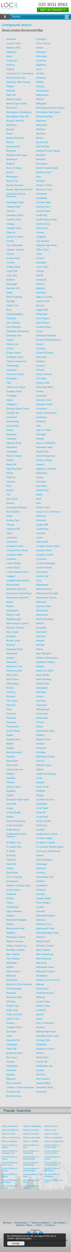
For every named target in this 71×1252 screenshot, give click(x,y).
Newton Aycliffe (14, 670)
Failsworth (41, 357)
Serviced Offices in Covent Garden (52, 1152)
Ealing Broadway (14, 314)
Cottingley (41, 262)
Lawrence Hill (13, 529)
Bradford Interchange (16, 155)
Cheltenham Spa (44, 1066)
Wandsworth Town (45, 928)
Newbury (10, 658)
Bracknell (11, 151)
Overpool (10, 696)
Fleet (8, 383)
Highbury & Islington (46, 468)
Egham (9, 340)
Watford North (43, 941)
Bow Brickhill (42, 146)
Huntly (39, 494)
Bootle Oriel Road (15, 138)
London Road (12, 567)
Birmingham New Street (48, 112)
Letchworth (11, 537)
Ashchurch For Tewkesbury (20, 73)
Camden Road (43, 202)
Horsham (10, 481)
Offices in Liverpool (31, 1134)
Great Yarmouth (14, 1014)
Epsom (39, 344)
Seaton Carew (13, 786)
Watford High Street (46, 1031)
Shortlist (16, 16)
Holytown (11, 477)
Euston (9, 348)
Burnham (40, 181)
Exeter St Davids (44, 352)
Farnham (40, 365)
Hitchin (9, 473)
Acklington (41, 39)
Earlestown (41, 314)
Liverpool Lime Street (17, 550)
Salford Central (43, 765)
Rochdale (40, 752)
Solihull (10, 816)
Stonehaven (12, 881)
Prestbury (11, 722)
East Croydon (43, 318)
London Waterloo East (17, 572)
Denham (40, 284)
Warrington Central (15, 937)
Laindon (40, 1070)
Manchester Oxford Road (18, 593)
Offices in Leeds (8, 1134)
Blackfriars (11, 125)
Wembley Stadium (15, 950)
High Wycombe (14, 468)
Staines (40, 855)
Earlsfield (11, 318)
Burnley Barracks (15, 185)
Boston (39, 138)
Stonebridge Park (44, 877)
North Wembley (44, 679)
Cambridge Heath (15, 202)
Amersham (11, 60)
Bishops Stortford (15, 120)
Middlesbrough (13, 619)
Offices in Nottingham (53, 1138)
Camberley (41, 193)
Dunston (40, 305)
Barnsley (10, 90)
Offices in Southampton (54, 1141)
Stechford (11, 864)
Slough (9, 808)
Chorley (10, 241)
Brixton (9, 172)
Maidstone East (44, 589)
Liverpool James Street (47, 546)
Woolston (11, 993)
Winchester (12, 980)
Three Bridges (43, 902)
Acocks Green (13, 43)
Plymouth (11, 713)
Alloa (8, 56)
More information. (24, 1238)
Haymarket (11, 447)
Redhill (9, 743)
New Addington (43, 653)
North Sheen (12, 679)
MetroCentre (42, 615)
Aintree (39, 47)
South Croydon (43, 821)
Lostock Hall (42, 576)
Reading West (13, 739)
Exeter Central (13, 352)
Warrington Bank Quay (47, 932)
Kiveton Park (12, 520)
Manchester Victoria (46, 597)
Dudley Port (12, 305)
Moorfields (41, 632)
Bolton (9, 133)
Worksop (40, 997)
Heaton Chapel (13, 456)
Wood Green (42, 1057)
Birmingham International (18, 112)
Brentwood (11, 159)
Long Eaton (42, 572)
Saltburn (10, 774)
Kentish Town (43, 507)
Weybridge (11, 963)
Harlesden (11, 434)
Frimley (40, 391)
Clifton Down (42, 249)
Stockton (40, 872)
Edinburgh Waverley (46, 335)
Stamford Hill (12, 1040)
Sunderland (41, 885)
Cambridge (41, 198)
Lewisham (11, 1070)
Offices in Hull (50, 1130)
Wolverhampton (14, 988)
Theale (9, 902)
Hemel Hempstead (45, 456)
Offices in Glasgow (31, 1130)
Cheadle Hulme (14, 228)
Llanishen (11, 559)
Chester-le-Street (14, 236)
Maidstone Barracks (16, 589)
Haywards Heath (44, 447)
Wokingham (12, 1066)
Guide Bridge (12, 421)
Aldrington (41, 52)
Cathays (10, 224)
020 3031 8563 (52, 4)
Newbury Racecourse (46, 658)
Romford (40, 1027)
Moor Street (12, 632)
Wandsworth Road (15, 928)
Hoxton (9, 490)
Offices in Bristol (51, 1126)
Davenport (41, 279)
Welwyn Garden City (16, 945)
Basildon (10, 1074)
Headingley (11, 451)
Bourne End (42, 142)
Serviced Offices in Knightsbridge (31, 1164)
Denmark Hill (12, 288)
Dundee (40, 1053)
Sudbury (10, 1023)
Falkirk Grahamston (16, 361)
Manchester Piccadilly (47, 593)
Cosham (10, 262)
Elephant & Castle (45, 1048)
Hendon (10, 460)
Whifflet (10, 967)
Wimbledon (41, 975)
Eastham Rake (43, 327)
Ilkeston (10, 503)
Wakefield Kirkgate (45, 915)
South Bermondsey (16, 821)
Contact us (50, 1225)
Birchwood (11, 108)
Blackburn (41, 120)
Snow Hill (40, 812)
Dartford (10, 279)
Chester (40, 232)
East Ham (11, 1031)
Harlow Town (12, 1018)
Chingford (41, 236)
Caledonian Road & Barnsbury (16, 195)
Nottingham (42, 688)
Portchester (42, 713)
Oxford (39, 696)
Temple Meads (43, 898)
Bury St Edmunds (45, 1023)
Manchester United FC (17, 597)
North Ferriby (42, 675)
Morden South (13, 640)
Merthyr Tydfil (13, 615)
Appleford (41, 65)
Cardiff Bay (41, 215)
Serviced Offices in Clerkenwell (31, 1152)
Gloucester (41, 408)
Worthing (10, 1001)
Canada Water (13, 206)
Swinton (10, 898)
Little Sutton (42, 541)
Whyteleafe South (45, 967)
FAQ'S (39, 1225)
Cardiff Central (13, 219)
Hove (9, 486)
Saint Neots (12, 765)
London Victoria (44, 567)
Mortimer (10, 645)
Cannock (10, 211)
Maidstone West (14, 1053)
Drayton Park (42, 301)
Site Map (7, 1223)
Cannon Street (43, 211)
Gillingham (11, 404)
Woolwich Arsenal (45, 993)
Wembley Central (44, 945)
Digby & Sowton (44, 297)
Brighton (10, 163)
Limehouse (11, 541)
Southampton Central (46, 834)
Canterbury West (14, 215)
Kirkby (9, 516)
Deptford (40, 288)
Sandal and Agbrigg (45, 774)
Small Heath (42, 808)
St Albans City (13, 842)
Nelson (39, 649)
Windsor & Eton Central (48, 980)
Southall (40, 829)
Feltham (40, 370)
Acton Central (43, 43)
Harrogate (41, 434)
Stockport (41, 868)
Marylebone (12, 610)
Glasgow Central (44, 404)
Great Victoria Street (46, 413)
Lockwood (41, 559)
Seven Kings (42, 786)
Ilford (38, 499)
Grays (39, 1018)
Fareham (40, 361)
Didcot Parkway (14, 297)
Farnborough (12, 365)
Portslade (11, 718)
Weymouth (41, 963)
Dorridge (10, 301)
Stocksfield (12, 872)
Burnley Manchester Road (19, 189)
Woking (40, 984)
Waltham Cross (44, 924)
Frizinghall (11, 395)
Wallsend (40, 920)
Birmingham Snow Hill (17, 116)
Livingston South (44, 554)
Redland (40, 743)
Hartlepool (11, 438)
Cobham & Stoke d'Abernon (20, 1087)
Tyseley (40, 907)
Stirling (9, 868)
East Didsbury (13, 322)
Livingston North (14, 554)
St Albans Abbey (44, 838)
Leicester (40, 533)
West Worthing (43, 958)
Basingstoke (42, 90)
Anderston (41, 60)
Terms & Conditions (40, 1223)
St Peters (11, 855)
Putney (39, 726)
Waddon (10, 915)
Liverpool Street (44, 550)
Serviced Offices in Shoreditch (10, 1181)
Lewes (39, 537)
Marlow (9, 606)
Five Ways (41, 378)
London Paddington (45, 563)
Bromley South (43, 172)
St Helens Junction (45, 842)
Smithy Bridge (13, 812)
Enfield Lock (12, 344)
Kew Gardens (13, 511)
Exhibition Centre (14, 357)
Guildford (40, 421)
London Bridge (13, 563)
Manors (10, 602)
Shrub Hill (11, 804)
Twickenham (12, 907)
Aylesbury (41, 77)
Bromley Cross (13, 1096)
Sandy (39, 778)
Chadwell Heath (14, 1027)
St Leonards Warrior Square (50, 847)
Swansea (40, 890)
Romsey (10, 756)
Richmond (41, 748)
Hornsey (10, 1061)
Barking (40, 86)
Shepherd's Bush (44, 1087)
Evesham (41, 348)
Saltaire (40, 769)
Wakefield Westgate (16, 920)
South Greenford (14, 825)
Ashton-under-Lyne (15, 77)
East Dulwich (42, 322)
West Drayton (13, 954)
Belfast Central (13, 99)
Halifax (9, 430)
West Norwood (13, 1083)
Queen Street (13, 731)
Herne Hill (11, 464)
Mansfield (41, 602)
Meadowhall (42, 610)
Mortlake (40, 645)
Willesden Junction (45, 971)
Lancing (10, 524)
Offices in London (51, 1134)
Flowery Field (42, 383)
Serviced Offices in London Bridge (31, 1169)
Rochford (40, 1074)
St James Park (13, 847)
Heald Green (42, 451)
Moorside (40, 636)
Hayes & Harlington (45, 443)
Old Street (41, 692)
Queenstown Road (45, 731)
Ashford (40, 73)
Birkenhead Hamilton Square (50, 108)
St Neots (10, 851)
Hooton (39, 477)
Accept (15, 1243)
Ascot (39, 69)
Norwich (10, 688)
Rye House (11, 1057)
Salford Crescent (14, 769)
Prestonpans (12, 726)
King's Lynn (12, 1010)
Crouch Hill (11, 271)
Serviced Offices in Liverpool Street (52, 1164)
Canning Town (43, 206)
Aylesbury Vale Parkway (18, 82)
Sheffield (40, 791)
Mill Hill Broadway (45, 619)
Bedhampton (42, 95)
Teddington (11, 1044)
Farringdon (11, 370)
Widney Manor (13, 971)
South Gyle (41, 825)
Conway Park (13, 258)
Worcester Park (14, 997)
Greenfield (11, 417)
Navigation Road (14, 649)
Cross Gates (42, 267)
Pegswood (41, 705)
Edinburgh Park (14, 335)
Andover (10, 65)
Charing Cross (43, 224)
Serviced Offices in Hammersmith (31, 1158)
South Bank (42, 816)
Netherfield (11, 653)
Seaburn (10, 782)
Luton (39, 580)
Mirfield (39, 623)
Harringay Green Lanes (47, 1036)
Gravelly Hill (12, 413)
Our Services (59, 1223)
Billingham (41, 103)
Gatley (9, 400)
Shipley (40, 795)
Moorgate (11, 636)
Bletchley (40, 129)
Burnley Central (44, 185)
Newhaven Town (14, 666)
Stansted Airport (44, 859)
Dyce (9, 309)
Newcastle (11, 662)
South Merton (13, 829)
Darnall (39, 275)
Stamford (11, 859)
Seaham (40, 782)
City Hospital (42, 241)
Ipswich (40, 1014)
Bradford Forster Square (48, 151)
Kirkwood (40, 516)
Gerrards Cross (43, 400)
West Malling (12, 958)
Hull (8, 494)
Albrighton (11, 52)
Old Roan (11, 692)
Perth (9, 709)
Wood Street (42, 988)
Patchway (41, 700)
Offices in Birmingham (32, 1126)
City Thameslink (14, 245)
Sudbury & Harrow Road (18, 885)
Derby (9, 292)
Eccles (39, 331)
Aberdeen (11, 39)
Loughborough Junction (17, 580)
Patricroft (11, 705)
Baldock (10, 86)
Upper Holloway (14, 911)
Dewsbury (41, 292)
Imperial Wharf (43, 1083)
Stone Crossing (14, 877)
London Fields (43, 1001)
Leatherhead (42, 529)
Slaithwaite (41, 804)
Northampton (12, 683)
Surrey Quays (13, 890)
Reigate (10, 748)
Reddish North (43, 739)
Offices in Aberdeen (10, 1126)
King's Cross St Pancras (48, 511)
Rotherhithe (12, 761)
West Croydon (43, 950)
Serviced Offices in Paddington (52, 1175)
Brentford (40, 155)
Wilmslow (11, 975)
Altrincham (41, 56)
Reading (40, 735)
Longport (10, 576)
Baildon (40, 82)
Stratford (40, 881)
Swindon (40, 894)
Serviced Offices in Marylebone (52, 1169)
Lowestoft (41, 1010)
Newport (40, 666)
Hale (38, 425)
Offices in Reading (9, 1141)
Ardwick (10, 69)
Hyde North (12, 499)
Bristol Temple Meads (47, 168)
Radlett (9, 735)
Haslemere (41, 1091)
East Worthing (13, 327)
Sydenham (41, 1044)
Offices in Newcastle (31, 1138)
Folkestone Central (15, 387)
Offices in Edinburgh (10, 1130)
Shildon (10, 795)
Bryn (38, 176)
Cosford (40, 258)
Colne (39, 254)
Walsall (10, 924)
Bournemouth (13, 146)
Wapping (10, 932)
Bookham (41, 133)
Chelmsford (42, 228)
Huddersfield (42, 490)
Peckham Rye (13, 1091)
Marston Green (43, 606)
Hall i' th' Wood (43, 430)
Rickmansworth (14, 752)
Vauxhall (40, 911)
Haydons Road (13, 443)
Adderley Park (13, 47)
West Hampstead (44, 954)
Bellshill (40, 99)
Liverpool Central (14, 546)
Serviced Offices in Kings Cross (10, 1164)
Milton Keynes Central (17, 623)
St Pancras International (48, 851)
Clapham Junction (15, 249)
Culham (40, 271)
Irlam (38, 503)
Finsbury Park (43, 1040)
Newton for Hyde (44, 670)
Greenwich (41, 417)
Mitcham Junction (15, 627)
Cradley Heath (13, 267)
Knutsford (41, 520)
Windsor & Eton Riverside (19, 984)
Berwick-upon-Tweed (16, 103)
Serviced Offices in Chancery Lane (10, 1152)
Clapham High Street (46, 245)
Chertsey (10, 232)
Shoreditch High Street (17, 799)
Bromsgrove (12, 176)
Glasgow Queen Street (17, 408)
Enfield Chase (43, 1006)
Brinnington (41, 163)
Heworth (40, 464)
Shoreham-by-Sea (45, 799)
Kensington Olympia (16, 507)
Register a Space (24, 1225)
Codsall (10, 254)
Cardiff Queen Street (46, 219)
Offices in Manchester (11, 1138)
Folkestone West (44, 387)
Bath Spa (11, 95)
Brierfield (40, 159)
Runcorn (40, 761)
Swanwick (11, 894)
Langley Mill (42, 524)
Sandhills (11, 778)
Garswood (41, 395)
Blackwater (41, 125)
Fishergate (11, 378)
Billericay (11, 1079)
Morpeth (40, 640)
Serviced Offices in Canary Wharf (52, 1146)
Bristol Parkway (14, 168)
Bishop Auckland (44, 116)
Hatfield (40, 438)
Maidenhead (42, 584)
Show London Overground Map (22, 30)
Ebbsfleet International (17, 331)
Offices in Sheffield (31, 1141)
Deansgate (11, 284)
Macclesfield (12, 584)
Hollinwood (41, 473)
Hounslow (41, 481)
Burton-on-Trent (44, 189)
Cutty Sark (11, 275)
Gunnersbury (12, 425)
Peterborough (42, 709)
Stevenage (41, 864)
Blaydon (10, 129)
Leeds (9, 533)
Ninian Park (12, 675)
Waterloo (40, 937)
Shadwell (10, 791)
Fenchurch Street (15, 374)
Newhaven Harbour (45, 662)
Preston (40, 722)
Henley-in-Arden (44, 460)
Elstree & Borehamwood (48, 340)
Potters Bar (42, 718)
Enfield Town (12, 1006)
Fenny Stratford (44, 374)
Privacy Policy (21, 1223)
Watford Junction (14, 941)
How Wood (41, 486)
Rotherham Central (45, 756)
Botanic (10, 142)
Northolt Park (42, 683)
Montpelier (41, 627)
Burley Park (12, 181)
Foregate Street (14, 391)
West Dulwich (43, 1079)
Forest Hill (11, 1048)
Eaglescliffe (42, 309)
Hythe (9, 1036)
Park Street (12, 700)
